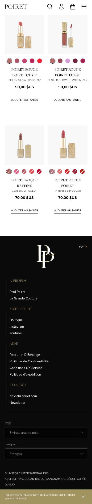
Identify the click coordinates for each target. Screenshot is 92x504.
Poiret (16, 6)
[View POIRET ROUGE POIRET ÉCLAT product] (67, 34)
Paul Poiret (17, 291)
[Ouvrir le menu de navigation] (84, 6)
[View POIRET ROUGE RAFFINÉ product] (24, 145)
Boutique (16, 320)
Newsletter (17, 402)
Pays (8, 423)
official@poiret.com (23, 396)
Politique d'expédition (25, 374)
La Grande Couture (24, 298)
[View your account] (61, 6)
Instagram (17, 326)
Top (81, 246)
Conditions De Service (26, 367)
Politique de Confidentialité (29, 361)
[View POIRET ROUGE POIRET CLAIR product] (24, 34)
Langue (10, 444)
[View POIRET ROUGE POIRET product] (67, 145)
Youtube (16, 333)
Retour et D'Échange (25, 354)
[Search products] (50, 6)
